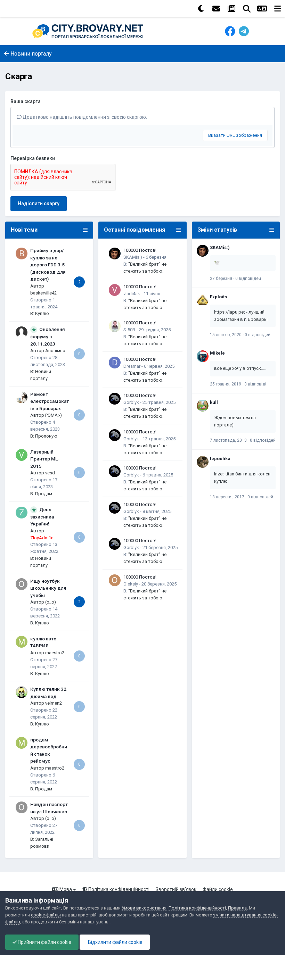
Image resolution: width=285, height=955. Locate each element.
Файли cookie (218, 889)
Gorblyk (131, 402)
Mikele (217, 353)
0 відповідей (248, 278)
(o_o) (50, 602)
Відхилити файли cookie (114, 942)
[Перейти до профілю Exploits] (203, 300)
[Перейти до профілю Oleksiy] (115, 580)
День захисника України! (42, 517)
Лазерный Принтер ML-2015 (45, 459)
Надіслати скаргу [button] (38, 203)
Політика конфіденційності (118, 889)
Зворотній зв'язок (176, 889)
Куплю (42, 313)
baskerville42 (43, 293)
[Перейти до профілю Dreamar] (115, 362)
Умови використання (144, 908)
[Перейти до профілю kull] (203, 406)
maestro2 (54, 652)
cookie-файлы (46, 914)
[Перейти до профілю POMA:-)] (21, 397)
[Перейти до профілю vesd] (21, 455)
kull (214, 402)
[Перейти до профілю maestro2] (21, 642)
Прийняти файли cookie (44, 942)
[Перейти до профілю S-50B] (115, 326)
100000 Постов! (139, 250)
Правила (237, 908)
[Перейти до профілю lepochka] (203, 462)
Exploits (218, 296)
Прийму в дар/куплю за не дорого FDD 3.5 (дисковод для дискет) (48, 265)
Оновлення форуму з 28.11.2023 (47, 336)
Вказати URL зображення (235, 135)
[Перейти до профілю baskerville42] (21, 253)
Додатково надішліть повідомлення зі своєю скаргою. (84, 117)
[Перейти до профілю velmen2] (21, 692)
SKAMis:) (132, 257)
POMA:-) (53, 415)
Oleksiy (130, 584)
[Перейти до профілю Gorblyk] (115, 399)
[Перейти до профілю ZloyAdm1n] (21, 512)
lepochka (220, 458)
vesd (50, 472)
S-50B (129, 329)
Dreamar (131, 366)
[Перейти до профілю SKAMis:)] (115, 253)
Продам (43, 493)
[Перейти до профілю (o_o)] (21, 584)
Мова (65, 889)
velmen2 (53, 703)
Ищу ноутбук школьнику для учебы (48, 588)
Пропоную (46, 436)
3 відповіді (255, 384)
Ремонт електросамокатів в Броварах (49, 401)
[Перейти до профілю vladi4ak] (115, 290)
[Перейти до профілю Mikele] (203, 356)
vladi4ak (131, 293)
